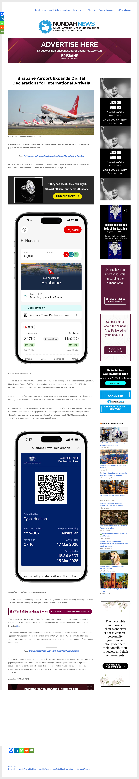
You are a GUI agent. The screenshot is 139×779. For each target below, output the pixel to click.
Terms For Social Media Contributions (62, 769)
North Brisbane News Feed (112, 423)
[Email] (31, 750)
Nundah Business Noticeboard (59, 10)
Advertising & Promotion (83, 769)
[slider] (117, 257)
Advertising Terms (44, 769)
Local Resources (79, 10)
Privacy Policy (12, 769)
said (17, 625)
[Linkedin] (16, 750)
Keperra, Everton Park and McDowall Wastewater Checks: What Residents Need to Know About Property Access (114, 543)
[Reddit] (26, 750)
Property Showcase (106, 10)
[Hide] (1, 36)
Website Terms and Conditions (27, 769)
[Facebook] (11, 750)
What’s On (92, 10)
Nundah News (12, 767)
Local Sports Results (123, 10)
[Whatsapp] (21, 750)
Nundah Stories (40, 10)
